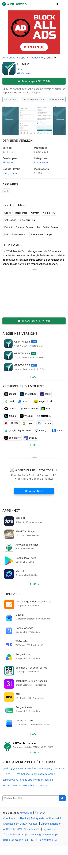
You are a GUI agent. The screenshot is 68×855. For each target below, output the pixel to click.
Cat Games (10, 219)
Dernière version (17, 140)
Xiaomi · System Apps (15, 834)
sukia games (10, 785)
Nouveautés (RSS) (47, 839)
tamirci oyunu (10, 779)
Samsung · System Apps (44, 834)
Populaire (11, 594)
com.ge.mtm (9, 173)
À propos (40, 812)
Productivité (57, 99)
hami (11, 401)
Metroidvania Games (15, 234)
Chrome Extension (51, 823)
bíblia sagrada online (43, 773)
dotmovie (59, 768)
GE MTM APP (12, 245)
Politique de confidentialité (46, 818)
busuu (59, 430)
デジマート (9, 773)
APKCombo (8, 57)
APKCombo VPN (12, 829)
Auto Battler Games (47, 227)
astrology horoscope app (33, 785)
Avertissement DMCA (15, 823)
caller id (26, 401)
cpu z (48, 393)
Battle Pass (21, 212)
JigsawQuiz (49, 829)
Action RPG (49, 212)
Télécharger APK (36, 81)
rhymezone (23, 773)
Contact (33, 823)
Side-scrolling (27, 219)
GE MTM (23, 64)
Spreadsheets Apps (41, 234)
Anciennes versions (33, 99)
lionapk (12, 393)
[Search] (62, 798)
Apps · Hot (11, 510)
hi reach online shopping (38, 768)
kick (48, 408)
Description (10, 99)
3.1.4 (7, 151)
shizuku (33, 437)
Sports (8, 212)
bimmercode (31, 408)
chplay (30, 423)
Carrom (35, 212)
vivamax (28, 415)
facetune (47, 423)
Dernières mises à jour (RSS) (19, 839)
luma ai (12, 415)
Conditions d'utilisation (16, 818)
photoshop (30, 393)
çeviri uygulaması (13, 768)
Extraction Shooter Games (18, 227)
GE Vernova (23, 73)
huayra (12, 408)
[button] (57, 4)
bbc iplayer (15, 437)
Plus (33, 376)
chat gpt (43, 430)
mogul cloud (45, 401)
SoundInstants (32, 829)
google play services (20, 430)
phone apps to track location (36, 779)
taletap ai (46, 415)
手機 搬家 (13, 423)
